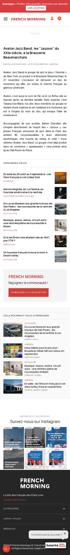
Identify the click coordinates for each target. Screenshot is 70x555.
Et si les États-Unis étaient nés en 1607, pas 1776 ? (26, 239)
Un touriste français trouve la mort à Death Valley (25, 254)
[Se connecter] (52, 18)
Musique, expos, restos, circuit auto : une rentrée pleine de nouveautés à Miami (25, 223)
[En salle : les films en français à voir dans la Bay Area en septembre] (12, 386)
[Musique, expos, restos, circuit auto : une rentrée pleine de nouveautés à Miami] (12, 368)
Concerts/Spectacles (18, 196)
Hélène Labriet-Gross (36, 390)
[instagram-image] (13, 437)
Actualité (10, 214)
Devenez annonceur (14, 499)
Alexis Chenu (31, 339)
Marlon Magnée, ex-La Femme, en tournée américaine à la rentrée (23, 191)
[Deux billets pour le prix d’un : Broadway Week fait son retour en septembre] (12, 350)
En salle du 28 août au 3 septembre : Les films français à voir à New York (27, 175)
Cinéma (8, 181)
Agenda (54, 64)
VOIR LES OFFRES (36, 8)
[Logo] (28, 19)
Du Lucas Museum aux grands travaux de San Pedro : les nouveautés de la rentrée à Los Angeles (27, 206)
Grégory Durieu (32, 375)
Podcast (9, 245)
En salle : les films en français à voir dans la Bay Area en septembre (44, 385)
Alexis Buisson (32, 357)
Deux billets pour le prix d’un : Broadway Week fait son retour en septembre (44, 351)
